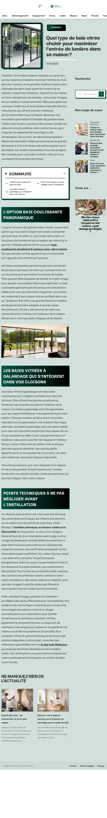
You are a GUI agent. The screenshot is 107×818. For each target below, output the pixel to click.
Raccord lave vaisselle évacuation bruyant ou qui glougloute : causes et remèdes (97, 149)
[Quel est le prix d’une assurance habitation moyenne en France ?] (81, 166)
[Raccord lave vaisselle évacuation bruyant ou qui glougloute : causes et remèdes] (81, 148)
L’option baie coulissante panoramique (20, 183)
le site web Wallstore (54, 644)
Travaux (56, 27)
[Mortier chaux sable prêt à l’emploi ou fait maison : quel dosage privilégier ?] (90, 207)
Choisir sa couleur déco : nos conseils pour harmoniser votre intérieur (97, 132)
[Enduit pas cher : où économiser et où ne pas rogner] (17, 700)
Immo (92, 160)
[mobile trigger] (41, 6)
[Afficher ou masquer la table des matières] (48, 173)
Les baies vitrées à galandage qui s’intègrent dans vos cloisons (20, 191)
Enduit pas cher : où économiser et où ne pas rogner (14, 718)
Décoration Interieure (49, 709)
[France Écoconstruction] (55, 6)
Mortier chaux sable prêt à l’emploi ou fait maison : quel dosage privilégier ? (90, 224)
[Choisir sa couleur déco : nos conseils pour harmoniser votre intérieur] (81, 129)
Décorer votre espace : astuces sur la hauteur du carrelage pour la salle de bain (53, 718)
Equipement (95, 140)
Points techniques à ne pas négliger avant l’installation (52, 183)
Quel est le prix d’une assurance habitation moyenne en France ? (97, 167)
